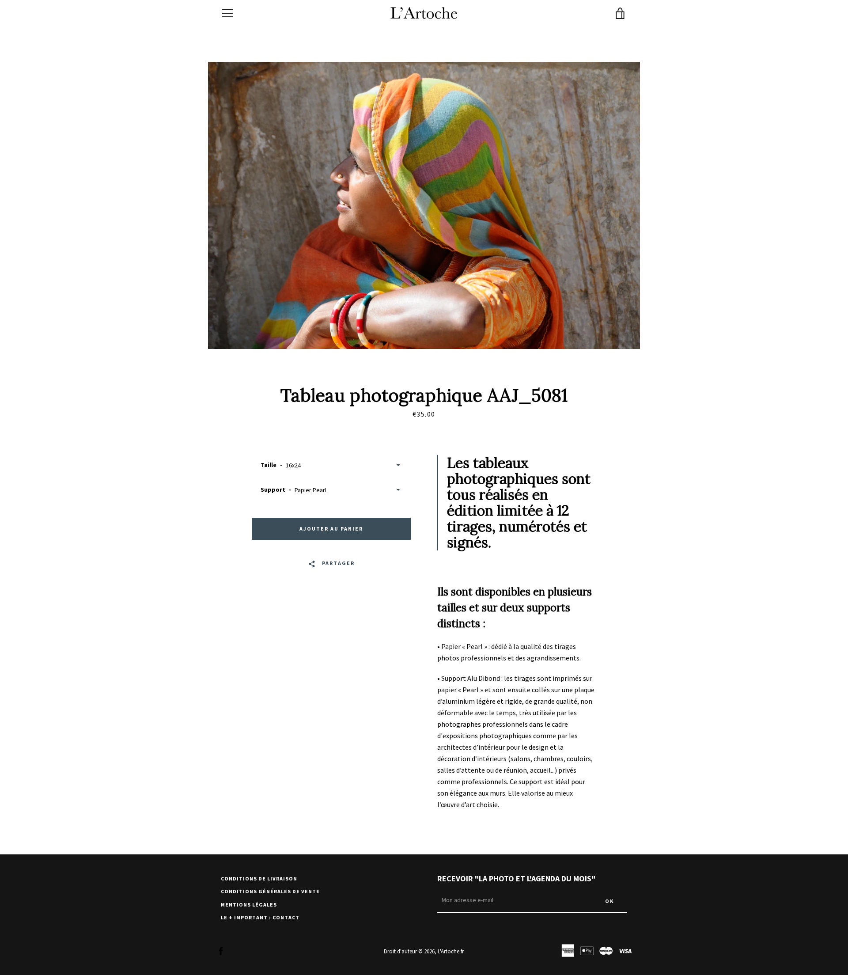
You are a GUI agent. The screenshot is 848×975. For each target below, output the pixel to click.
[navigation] (227, 13)
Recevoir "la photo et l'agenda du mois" (516, 878)
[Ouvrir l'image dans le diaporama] (424, 205)
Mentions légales (249, 904)
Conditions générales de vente (270, 891)
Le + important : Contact (260, 917)
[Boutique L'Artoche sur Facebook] (220, 950)
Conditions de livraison (259, 878)
